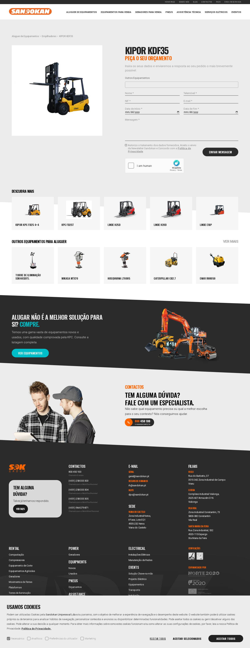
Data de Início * (133, 108)
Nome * (129, 93)
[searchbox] (127, 84)
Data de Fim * (191, 108)
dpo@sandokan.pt (138, 494)
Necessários (17, 638)
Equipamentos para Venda (116, 12)
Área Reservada (232, 2)
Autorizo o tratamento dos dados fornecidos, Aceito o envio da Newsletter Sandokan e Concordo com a (162, 148)
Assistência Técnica (189, 12)
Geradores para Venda (148, 12)
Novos (72, 568)
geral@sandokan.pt (139, 476)
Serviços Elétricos (216, 12)
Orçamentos (75, 587)
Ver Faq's (20, 508)
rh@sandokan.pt (137, 485)
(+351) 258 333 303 (78, 480)
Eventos (236, 12)
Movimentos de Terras (20, 582)
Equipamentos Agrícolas (22, 571)
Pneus (169, 12)
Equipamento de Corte (20, 565)
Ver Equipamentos (30, 353)
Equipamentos (136, 584)
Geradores (14, 576)
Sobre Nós (184, 2)
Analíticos (36, 638)
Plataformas (15, 587)
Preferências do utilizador (63, 638)
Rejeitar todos (158, 638)
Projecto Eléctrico (138, 579)
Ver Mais (230, 241)
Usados (73, 573)
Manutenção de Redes (140, 560)
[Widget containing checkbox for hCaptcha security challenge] (154, 165)
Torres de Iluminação (19, 592)
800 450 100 (75, 471)
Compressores (17, 560)
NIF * (127, 100)
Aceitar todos (225, 638)
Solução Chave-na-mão (141, 573)
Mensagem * (132, 119)
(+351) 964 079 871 (78, 507)
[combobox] (181, 85)
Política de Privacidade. (36, 628)
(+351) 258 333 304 (78, 489)
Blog (195, 2)
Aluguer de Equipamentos (81, 12)
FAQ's (218, 2)
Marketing (90, 638)
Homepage (170, 2)
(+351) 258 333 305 (78, 498)
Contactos (206, 2)
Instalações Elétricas (139, 554)
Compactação (16, 554)
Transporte (134, 590)
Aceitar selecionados (187, 638)
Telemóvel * (190, 93)
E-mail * (188, 100)
